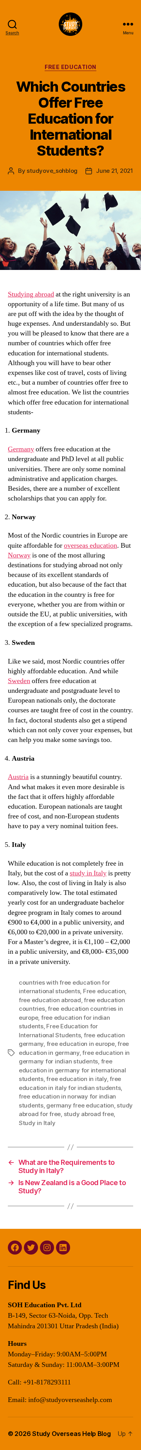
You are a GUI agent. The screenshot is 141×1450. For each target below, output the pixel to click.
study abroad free (89, 1114)
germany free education (80, 1105)
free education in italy (76, 1079)
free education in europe (81, 1043)
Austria (18, 776)
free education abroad (50, 1000)
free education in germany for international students (72, 1070)
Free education (104, 991)
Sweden (19, 680)
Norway (19, 555)
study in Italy (88, 873)
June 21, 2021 (114, 170)
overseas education (90, 545)
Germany (21, 449)
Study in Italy (37, 1123)
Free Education (70, 67)
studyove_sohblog (52, 170)
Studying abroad (31, 294)
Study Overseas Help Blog (71, 1434)
